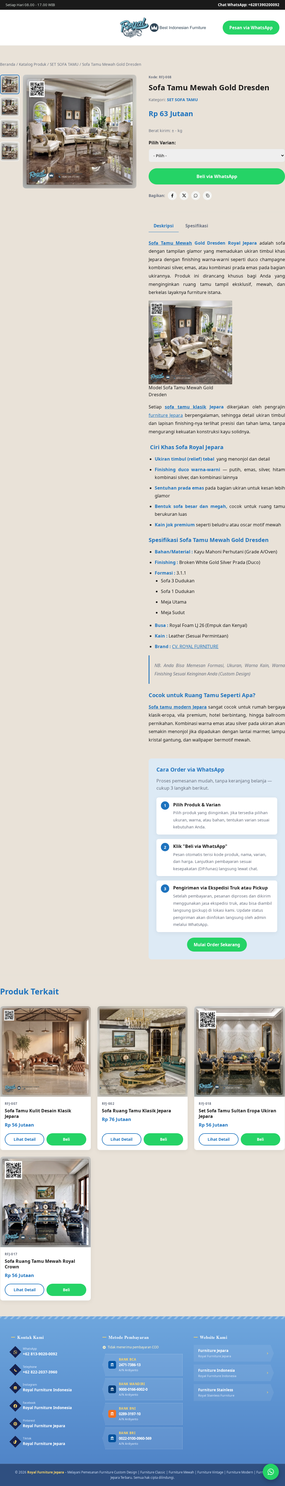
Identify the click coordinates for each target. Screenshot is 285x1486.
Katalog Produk (32, 64)
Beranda (7, 64)
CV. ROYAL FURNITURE (195, 646)
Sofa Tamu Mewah (170, 243)
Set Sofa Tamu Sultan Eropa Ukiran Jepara (237, 1113)
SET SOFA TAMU (64, 64)
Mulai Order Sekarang (217, 944)
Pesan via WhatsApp (251, 27)
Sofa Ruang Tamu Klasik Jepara (136, 1111)
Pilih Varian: (162, 143)
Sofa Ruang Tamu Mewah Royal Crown (40, 1264)
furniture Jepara (166, 415)
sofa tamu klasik (185, 407)
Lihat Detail (25, 1139)
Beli (66, 1139)
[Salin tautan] (207, 195)
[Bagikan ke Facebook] (172, 195)
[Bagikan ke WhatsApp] (195, 195)
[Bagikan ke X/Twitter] (184, 195)
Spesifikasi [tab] (196, 225)
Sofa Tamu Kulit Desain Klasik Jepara (38, 1113)
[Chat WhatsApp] (271, 1472)
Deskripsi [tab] (164, 225)
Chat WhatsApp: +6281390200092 (248, 4)
